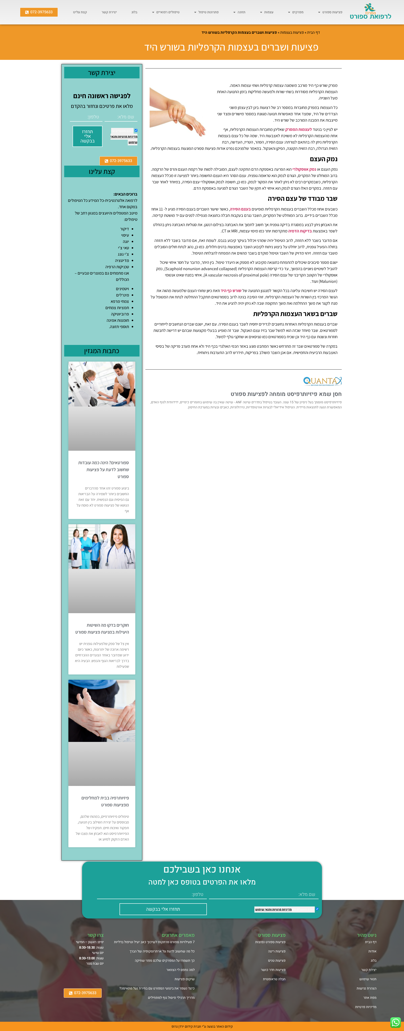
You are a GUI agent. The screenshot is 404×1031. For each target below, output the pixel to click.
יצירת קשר (109, 12)
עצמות (268, 12)
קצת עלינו (80, 12)
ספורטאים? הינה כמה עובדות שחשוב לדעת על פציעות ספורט (103, 469)
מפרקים (297, 12)
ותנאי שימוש (263, 909)
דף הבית (313, 32)
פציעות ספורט (332, 12)
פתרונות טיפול (208, 12)
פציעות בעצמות (292, 32)
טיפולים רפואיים (167, 12)
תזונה (241, 12)
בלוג (134, 12)
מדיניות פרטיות (127, 136)
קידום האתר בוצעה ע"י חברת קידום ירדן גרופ (202, 1026)
